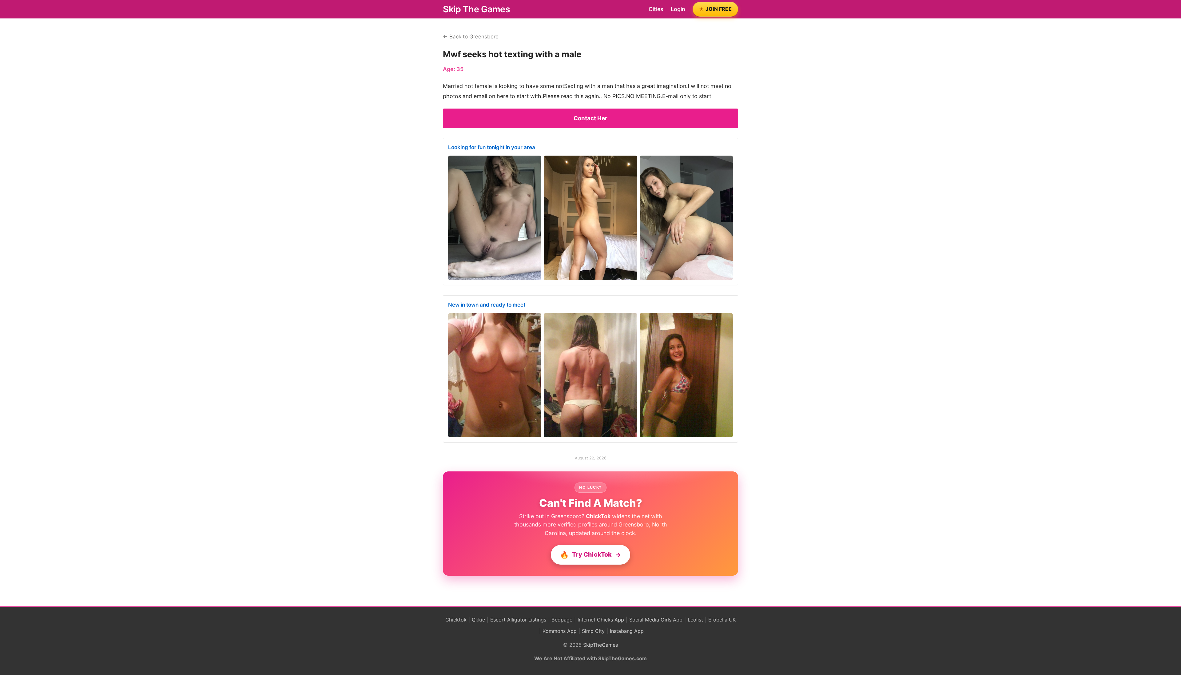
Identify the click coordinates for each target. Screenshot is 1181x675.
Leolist (695, 620)
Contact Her (590, 118)
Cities (656, 9)
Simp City (593, 631)
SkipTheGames (600, 645)
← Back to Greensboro (471, 37)
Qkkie (478, 620)
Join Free (719, 9)
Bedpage (561, 620)
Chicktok (456, 620)
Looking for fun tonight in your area (491, 147)
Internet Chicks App (601, 620)
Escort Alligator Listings (518, 620)
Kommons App (560, 631)
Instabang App (627, 631)
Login (678, 9)
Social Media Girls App (655, 620)
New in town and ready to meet (486, 305)
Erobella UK (722, 620)
